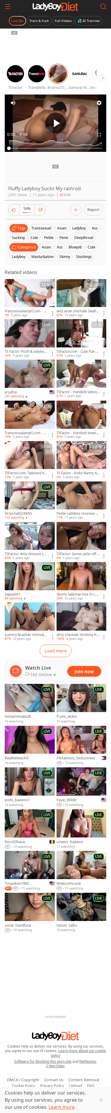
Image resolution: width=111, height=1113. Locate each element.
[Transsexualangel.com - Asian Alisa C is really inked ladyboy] (30, 420)
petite (49, 237)
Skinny (64, 256)
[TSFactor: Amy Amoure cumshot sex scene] (30, 541)
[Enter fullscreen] (99, 134)
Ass (60, 247)
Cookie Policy (23, 1085)
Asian (46, 247)
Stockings (84, 256)
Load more (56, 651)
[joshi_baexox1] (30, 787)
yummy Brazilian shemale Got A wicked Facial (25, 635)
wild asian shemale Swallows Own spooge (77, 311)
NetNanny (87, 1061)
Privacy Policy (52, 1085)
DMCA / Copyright (23, 1079)
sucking (18, 237)
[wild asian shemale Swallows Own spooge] (82, 298)
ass (95, 228)
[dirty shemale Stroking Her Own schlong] (82, 621)
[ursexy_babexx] (82, 829)
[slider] (55, 148)
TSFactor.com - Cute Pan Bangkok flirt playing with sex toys (78, 351)
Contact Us (53, 1079)
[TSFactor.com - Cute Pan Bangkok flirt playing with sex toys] (82, 338)
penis (63, 237)
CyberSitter (55, 1065)
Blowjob (75, 247)
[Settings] (99, 103)
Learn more (62, 1107)
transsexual (41, 228)
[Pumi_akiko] (82, 704)
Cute (91, 247)
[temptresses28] (30, 704)
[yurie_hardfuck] (30, 913)
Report (93, 209)
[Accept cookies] (101, 1100)
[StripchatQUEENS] (30, 500)
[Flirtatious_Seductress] (82, 746)
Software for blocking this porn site (43, 1061)
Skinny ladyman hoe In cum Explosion (77, 594)
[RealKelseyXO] (30, 746)
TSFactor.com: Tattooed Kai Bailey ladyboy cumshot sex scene (26, 473)
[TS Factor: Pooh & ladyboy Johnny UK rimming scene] (30, 338)
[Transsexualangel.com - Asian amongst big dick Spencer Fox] (30, 298)
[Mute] (13, 103)
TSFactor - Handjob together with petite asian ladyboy (78, 433)
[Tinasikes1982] (30, 871)
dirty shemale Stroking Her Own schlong (78, 635)
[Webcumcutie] (82, 871)
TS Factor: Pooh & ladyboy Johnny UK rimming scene (26, 351)
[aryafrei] (30, 379)
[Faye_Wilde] (82, 787)
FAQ (90, 1085)
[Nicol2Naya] (30, 829)
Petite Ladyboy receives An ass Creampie (77, 513)
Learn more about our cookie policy (78, 1053)
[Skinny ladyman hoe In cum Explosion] (82, 581)
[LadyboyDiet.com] (55, 6)
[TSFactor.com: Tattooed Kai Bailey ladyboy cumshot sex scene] (30, 460)
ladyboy (79, 228)
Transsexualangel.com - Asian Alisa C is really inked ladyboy (26, 433)
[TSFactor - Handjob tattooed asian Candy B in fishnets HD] (82, 379)
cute (34, 237)
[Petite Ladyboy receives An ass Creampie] (82, 500)
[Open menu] (7, 6)
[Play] (55, 123)
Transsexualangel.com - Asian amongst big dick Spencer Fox (26, 311)
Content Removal (83, 1079)
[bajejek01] (30, 581)
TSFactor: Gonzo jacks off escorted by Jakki (78, 554)
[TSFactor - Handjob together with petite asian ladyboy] (82, 420)
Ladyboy (18, 256)
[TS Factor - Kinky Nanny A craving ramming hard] (82, 460)
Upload (75, 1085)
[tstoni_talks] (82, 913)
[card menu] (52, 313)
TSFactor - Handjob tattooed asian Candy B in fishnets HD (78, 392)
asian (61, 228)
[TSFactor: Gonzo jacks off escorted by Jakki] (82, 541)
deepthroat (83, 237)
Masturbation (42, 256)
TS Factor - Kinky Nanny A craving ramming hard (78, 473)
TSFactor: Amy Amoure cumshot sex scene (25, 554)
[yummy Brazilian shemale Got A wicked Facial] (30, 621)
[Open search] (103, 6)
